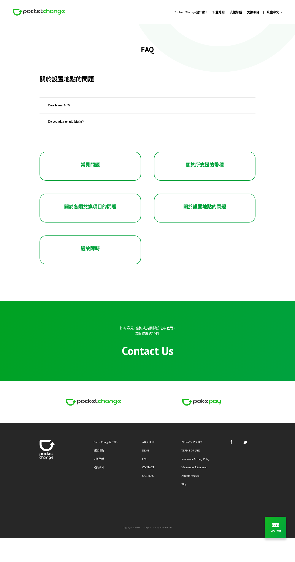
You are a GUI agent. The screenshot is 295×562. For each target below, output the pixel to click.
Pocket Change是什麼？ (106, 442)
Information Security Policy (195, 459)
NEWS (145, 450)
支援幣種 (99, 459)
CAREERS (148, 475)
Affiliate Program (190, 475)
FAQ (144, 459)
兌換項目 (99, 467)
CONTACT (148, 467)
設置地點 (99, 450)
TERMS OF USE (190, 450)
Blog (183, 484)
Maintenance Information (194, 467)
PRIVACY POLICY (192, 442)
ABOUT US (148, 442)
